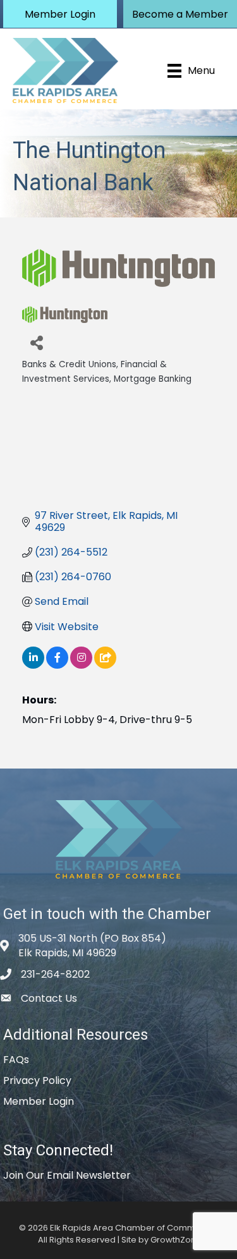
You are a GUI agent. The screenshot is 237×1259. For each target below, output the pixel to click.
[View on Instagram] (81, 665)
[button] (60, 14)
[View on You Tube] (105, 665)
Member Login (38, 1101)
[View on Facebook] (57, 665)
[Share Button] (36, 342)
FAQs (16, 1059)
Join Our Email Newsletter (67, 1175)
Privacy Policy (37, 1080)
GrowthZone (176, 1240)
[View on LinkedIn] (33, 665)
